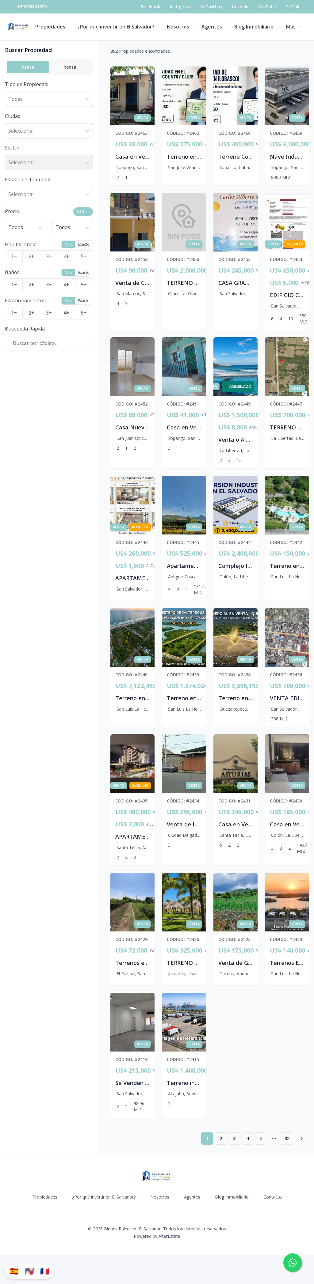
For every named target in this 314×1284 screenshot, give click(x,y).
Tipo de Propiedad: (26, 84)
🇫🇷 (44, 1271)
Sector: (13, 147)
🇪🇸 (14, 1271)
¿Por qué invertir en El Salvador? (116, 26)
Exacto (84, 244)
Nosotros (178, 26)
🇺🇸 (29, 1271)
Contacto (272, 1197)
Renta (69, 67)
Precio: (12, 211)
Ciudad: (13, 116)
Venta (27, 67)
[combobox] (9, 131)
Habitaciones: (20, 244)
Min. (68, 244)
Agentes (211, 26)
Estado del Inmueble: (28, 179)
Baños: (13, 272)
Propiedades (50, 26)
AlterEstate (169, 1236)
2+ (31, 256)
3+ (49, 256)
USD (80, 211)
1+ (14, 256)
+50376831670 (32, 6)
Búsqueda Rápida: (25, 328)
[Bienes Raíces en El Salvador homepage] (18, 27)
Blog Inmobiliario (254, 26)
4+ (66, 256)
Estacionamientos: (26, 300)
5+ (84, 256)
